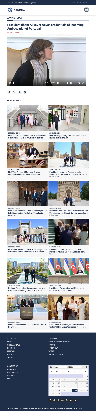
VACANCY (11, 376)
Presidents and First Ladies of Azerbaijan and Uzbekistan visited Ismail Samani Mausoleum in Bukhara (68, 213)
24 (59, 390)
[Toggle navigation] (86, 9)
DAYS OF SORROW (55, 354)
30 (53, 394)
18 (64, 387)
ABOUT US (11, 369)
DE (84, 3)
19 (71, 387)
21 (81, 387)
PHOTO (10, 342)
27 (76, 390)
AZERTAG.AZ (12, 339)
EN (80, 3)
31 (59, 394)
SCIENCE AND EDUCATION (59, 342)
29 (87, 390)
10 (59, 383)
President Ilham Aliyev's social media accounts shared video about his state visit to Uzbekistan (68, 174)
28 (81, 390)
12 (71, 383)
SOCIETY (10, 357)
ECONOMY (52, 339)
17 (59, 387)
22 (87, 387)
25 (64, 390)
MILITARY (11, 351)
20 (76, 387)
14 (81, 383)
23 (53, 390)
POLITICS (11, 348)
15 (87, 383)
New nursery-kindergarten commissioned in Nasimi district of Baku (67, 136)
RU (77, 3)
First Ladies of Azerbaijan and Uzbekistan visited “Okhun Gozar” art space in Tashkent (67, 326)
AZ (74, 3)
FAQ (8, 379)
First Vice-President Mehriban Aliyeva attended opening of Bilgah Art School (24, 173)
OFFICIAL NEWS (14, 18)
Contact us (12, 366)
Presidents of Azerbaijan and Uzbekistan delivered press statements (66, 289)
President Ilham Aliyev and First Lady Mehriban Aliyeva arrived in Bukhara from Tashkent (67, 251)
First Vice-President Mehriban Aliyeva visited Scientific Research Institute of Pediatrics (27, 136)
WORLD (51, 351)
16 (53, 387)
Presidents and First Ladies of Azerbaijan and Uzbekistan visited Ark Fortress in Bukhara (27, 250)
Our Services (13, 372)
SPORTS (51, 345)
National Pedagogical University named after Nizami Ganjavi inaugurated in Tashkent (27, 289)
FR (86, 3)
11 (64, 383)
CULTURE (11, 354)
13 (76, 383)
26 (71, 390)
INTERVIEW (53, 348)
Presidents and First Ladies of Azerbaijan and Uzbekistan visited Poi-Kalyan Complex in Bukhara (27, 213)
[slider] (28, 83)
